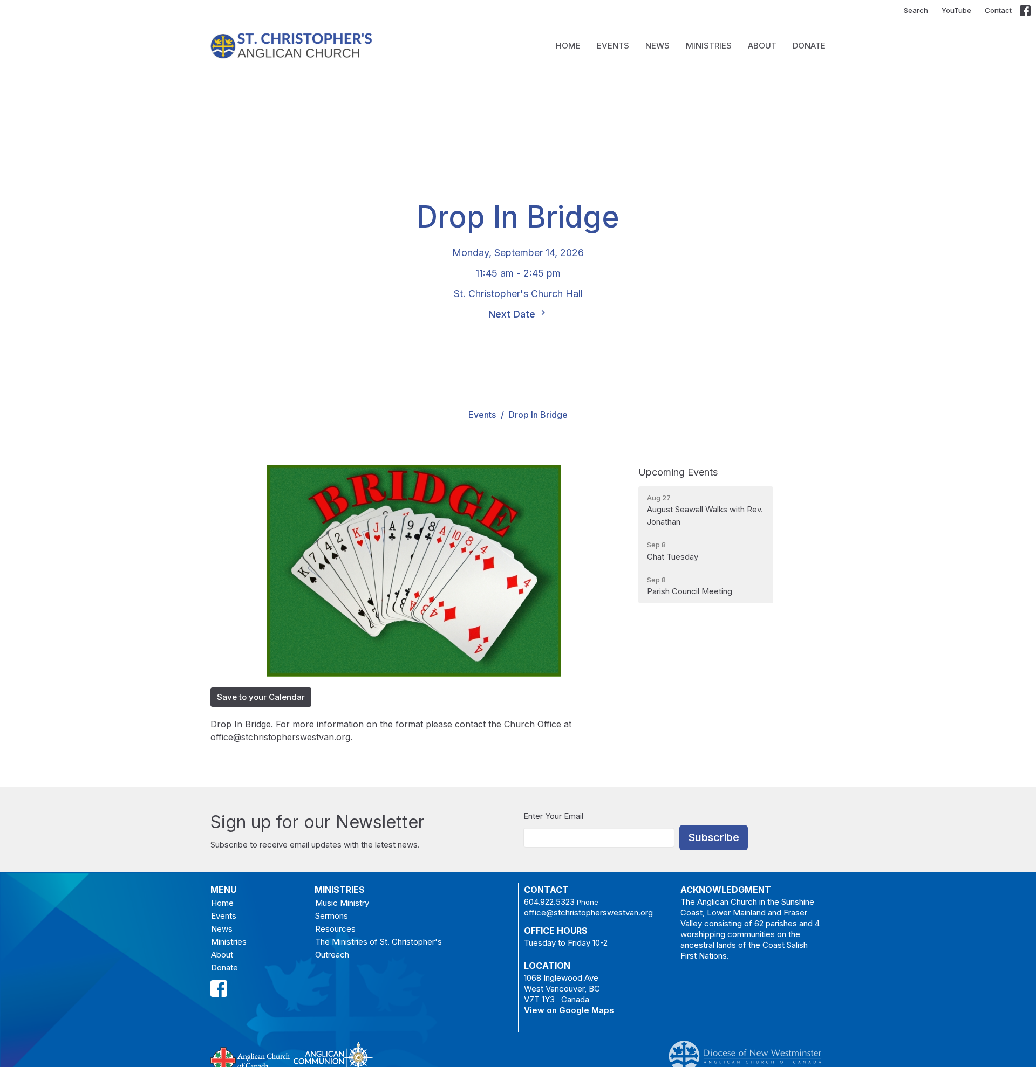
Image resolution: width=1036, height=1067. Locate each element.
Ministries (709, 45)
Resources (335, 929)
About (762, 45)
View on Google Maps (569, 1010)
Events (613, 45)
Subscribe (713, 837)
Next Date (513, 314)
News (657, 45)
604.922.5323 (549, 902)
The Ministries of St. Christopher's (378, 942)
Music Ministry (342, 903)
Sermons (331, 916)
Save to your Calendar (261, 697)
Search (916, 10)
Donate (809, 45)
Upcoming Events (678, 472)
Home (568, 45)
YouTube (956, 10)
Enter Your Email (553, 816)
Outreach (332, 954)
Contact (998, 10)
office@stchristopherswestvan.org (588, 912)
